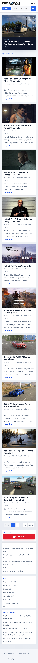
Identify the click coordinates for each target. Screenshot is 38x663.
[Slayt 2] (16, 34)
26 (25, 525)
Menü (33, 3)
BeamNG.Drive (9, 582)
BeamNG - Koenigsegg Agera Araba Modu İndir (17, 405)
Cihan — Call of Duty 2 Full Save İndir (15, 629)
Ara (33, 8)
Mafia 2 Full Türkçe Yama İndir (13, 571)
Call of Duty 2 (9, 586)
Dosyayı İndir (8, 99)
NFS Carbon (8, 600)
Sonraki (30, 525)
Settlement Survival (11, 603)
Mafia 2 (7, 589)
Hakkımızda (5, 659)
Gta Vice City (8, 593)
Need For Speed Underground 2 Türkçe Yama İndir (18, 80)
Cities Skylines (9, 596)
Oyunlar (6, 8)
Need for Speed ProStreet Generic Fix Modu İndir (16, 498)
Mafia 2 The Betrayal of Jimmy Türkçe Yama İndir (18, 220)
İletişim (13, 659)
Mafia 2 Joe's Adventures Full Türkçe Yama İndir (17, 126)
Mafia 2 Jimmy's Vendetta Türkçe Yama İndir (17, 561)
